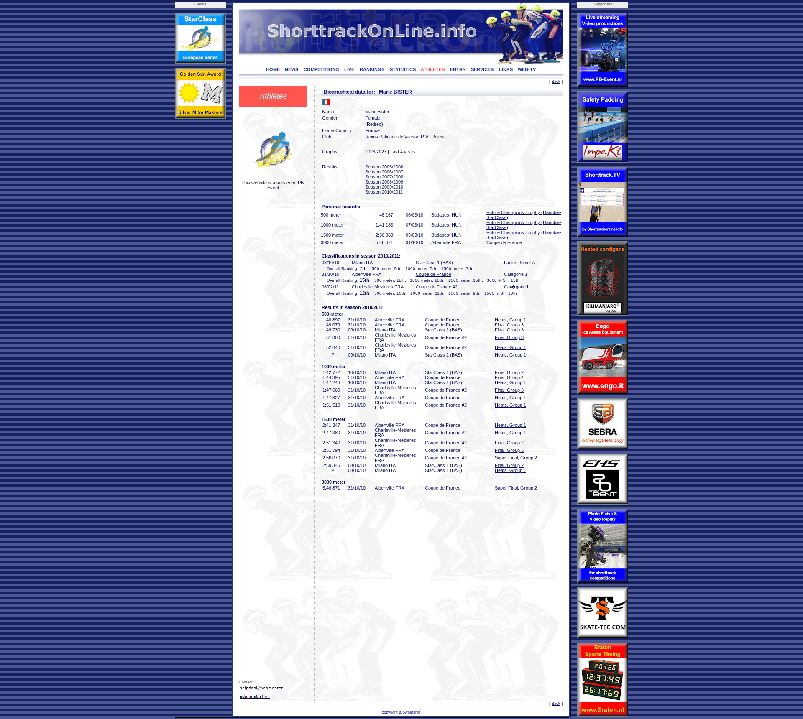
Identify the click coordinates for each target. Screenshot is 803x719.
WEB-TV (527, 69)
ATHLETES (433, 69)
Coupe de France (504, 242)
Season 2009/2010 (384, 186)
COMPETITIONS (321, 69)
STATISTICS (403, 69)
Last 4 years (403, 151)
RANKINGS (372, 69)
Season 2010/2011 (384, 191)
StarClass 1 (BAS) (434, 262)
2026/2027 (375, 151)
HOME (273, 69)
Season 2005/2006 (384, 166)
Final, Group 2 (509, 372)
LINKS (506, 69)
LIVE (349, 69)
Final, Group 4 (509, 377)
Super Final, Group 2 (516, 457)
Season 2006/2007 (384, 171)
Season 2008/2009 (384, 181)
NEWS (291, 69)
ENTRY (457, 69)
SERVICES (482, 69)
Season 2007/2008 (384, 176)
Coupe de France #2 (437, 286)
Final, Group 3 (509, 324)
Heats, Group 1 (510, 319)
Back (556, 81)
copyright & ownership (401, 712)
